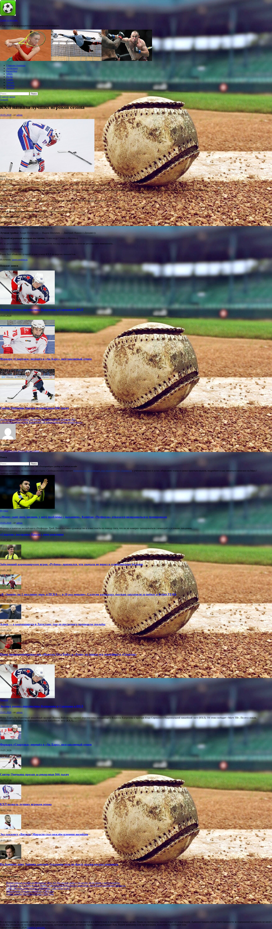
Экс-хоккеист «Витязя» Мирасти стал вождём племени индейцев (44, 834)
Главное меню (7, 96)
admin (19, 115)
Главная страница (15, 65)
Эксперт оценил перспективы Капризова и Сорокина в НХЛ (41, 309)
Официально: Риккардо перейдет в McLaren (30, 891)
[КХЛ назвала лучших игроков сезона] (10, 798)
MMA (9, 74)
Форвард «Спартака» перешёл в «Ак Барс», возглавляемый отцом (46, 359)
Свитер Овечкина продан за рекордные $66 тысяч (34, 408)
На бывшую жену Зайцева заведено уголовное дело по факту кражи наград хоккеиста (59, 864)
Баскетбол (11, 71)
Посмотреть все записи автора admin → (21, 451)
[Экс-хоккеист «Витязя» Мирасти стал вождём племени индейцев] (10, 828)
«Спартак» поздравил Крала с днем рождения (32, 534)
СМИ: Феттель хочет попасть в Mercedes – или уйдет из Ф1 (38, 888)
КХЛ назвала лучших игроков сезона (26, 804)
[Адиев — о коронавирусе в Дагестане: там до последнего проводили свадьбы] (10, 618)
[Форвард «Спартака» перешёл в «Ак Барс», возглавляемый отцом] (27, 352)
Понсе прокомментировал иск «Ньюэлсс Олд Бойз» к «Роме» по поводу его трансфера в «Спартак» (68, 654)
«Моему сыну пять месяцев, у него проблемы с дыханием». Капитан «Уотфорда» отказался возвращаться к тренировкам (83, 517)
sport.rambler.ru (20, 259)
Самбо (9, 79)
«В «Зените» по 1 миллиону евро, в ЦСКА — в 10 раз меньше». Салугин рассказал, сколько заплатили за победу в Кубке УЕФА (88, 594)
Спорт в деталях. (9, 20)
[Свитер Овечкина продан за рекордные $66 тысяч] (27, 402)
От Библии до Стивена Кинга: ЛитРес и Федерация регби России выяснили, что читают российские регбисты (66, 885)
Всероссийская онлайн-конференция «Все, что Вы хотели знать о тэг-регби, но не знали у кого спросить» (63, 882)
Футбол (10, 85)
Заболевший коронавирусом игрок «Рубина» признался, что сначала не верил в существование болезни (71, 564)
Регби (9, 76)
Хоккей (10, 88)
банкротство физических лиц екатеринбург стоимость (103, 470)
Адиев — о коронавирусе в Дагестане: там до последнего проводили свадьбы (52, 624)
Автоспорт (12, 68)
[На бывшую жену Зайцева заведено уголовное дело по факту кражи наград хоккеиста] (10, 858)
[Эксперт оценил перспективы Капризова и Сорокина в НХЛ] (27, 303)
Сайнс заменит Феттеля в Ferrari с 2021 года (30, 894)
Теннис (10, 82)
